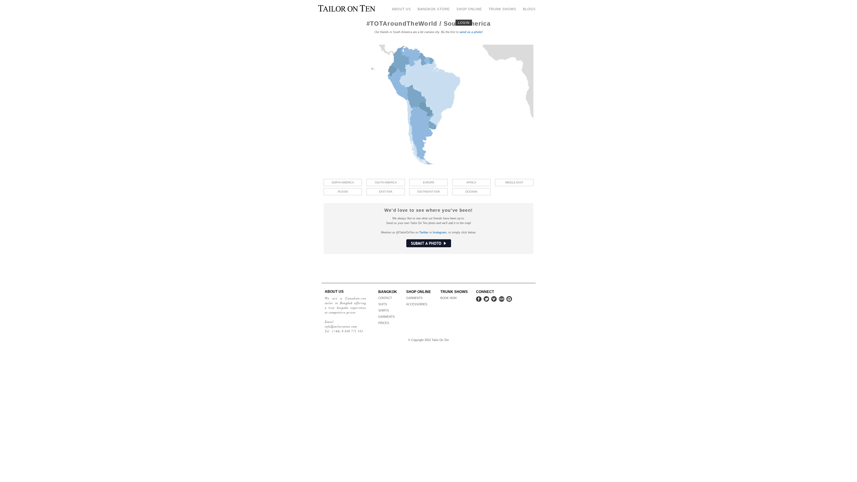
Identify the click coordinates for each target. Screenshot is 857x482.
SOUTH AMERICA (386, 182)
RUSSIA (343, 191)
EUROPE (428, 182)
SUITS (382, 304)
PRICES (383, 323)
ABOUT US (401, 9)
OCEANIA (471, 191)
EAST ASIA (385, 191)
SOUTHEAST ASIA (428, 191)
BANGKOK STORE (434, 9)
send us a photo (471, 32)
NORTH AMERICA (343, 182)
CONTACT (385, 298)
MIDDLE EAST (514, 182)
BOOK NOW (448, 298)
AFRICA (471, 182)
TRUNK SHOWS (502, 9)
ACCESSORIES (416, 304)
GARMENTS (386, 316)
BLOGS (529, 9)
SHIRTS (383, 310)
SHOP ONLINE (469, 9)
